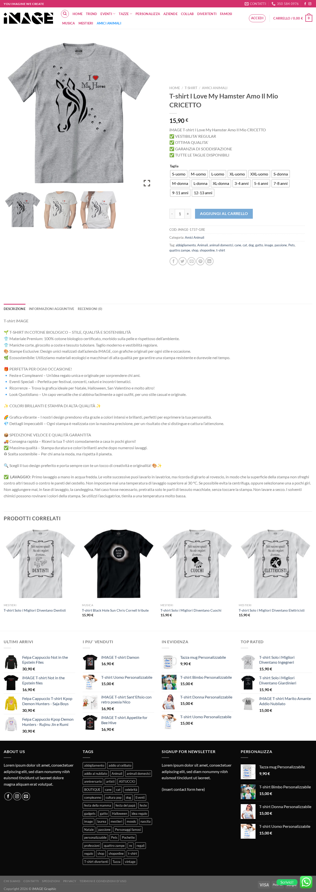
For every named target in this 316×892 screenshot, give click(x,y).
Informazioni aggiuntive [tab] (51, 309)
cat (245, 245)
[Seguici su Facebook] (305, 4)
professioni (91, 846)
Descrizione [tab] (14, 309)
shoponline (207, 250)
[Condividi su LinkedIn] (209, 261)
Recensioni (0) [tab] (90, 309)
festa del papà (125, 805)
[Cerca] (65, 14)
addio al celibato (120, 765)
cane (238, 245)
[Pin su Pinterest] (200, 261)
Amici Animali (109, 23)
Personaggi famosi (128, 830)
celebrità (131, 790)
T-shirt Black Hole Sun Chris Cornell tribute (115, 610)
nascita (145, 821)
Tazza (116, 862)
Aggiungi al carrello (224, 213)
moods (131, 821)
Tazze (124, 14)
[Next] (312, 578)
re (130, 846)
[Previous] (4, 578)
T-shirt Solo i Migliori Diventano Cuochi (190, 610)
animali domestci (221, 245)
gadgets (90, 813)
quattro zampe (179, 250)
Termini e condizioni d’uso (102, 881)
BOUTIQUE (92, 790)
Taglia (174, 166)
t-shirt (220, 250)
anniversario (93, 781)
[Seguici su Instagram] (309, 4)
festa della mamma (97, 805)
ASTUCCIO (127, 781)
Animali (202, 245)
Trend (91, 14)
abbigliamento (186, 245)
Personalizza (148, 14)
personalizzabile (95, 837)
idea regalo (139, 813)
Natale (89, 830)
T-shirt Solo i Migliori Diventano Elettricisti (272, 610)
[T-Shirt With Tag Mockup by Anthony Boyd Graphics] (22, 210)
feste (143, 805)
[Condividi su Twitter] (182, 261)
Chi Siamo (12, 881)
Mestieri (86, 23)
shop (195, 250)
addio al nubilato (95, 774)
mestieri (116, 821)
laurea (101, 821)
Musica (68, 23)
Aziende (170, 14)
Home (77, 14)
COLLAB (187, 14)
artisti (110, 781)
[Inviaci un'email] (26, 796)
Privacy (70, 881)
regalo (88, 853)
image (268, 245)
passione (281, 245)
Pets (291, 245)
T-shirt (191, 88)
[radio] (178, 174)
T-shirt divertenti (96, 862)
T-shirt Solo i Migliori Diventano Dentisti (35, 610)
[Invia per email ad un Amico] (191, 261)
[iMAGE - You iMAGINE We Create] (28, 18)
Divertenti (207, 14)
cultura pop (113, 797)
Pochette (128, 837)
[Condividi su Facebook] (174, 261)
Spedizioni (51, 881)
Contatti (31, 881)
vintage (130, 862)
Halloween (119, 813)
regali (140, 846)
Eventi (106, 14)
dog (251, 245)
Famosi (226, 14)
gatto (259, 245)
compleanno (92, 797)
